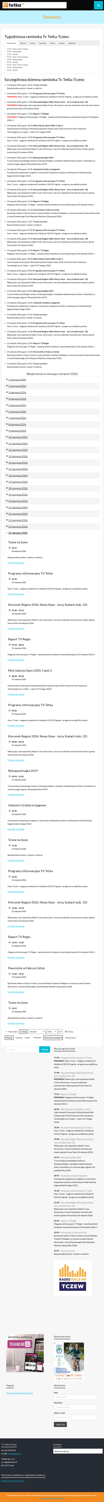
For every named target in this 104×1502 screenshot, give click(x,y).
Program (37, 1037)
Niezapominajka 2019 (71, 1157)
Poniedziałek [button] (11, 43)
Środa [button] (32, 43)
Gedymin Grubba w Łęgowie (74, 1175)
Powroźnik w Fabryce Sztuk (74, 1232)
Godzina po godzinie (15, 1393)
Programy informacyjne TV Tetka (76, 1057)
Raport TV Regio (68, 1094)
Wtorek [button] (23, 43)
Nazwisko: (58, 1403)
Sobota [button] (62, 43)
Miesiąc (9, 1037)
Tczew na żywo (68, 1250)
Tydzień (18, 1037)
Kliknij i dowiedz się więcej (12, 1481)
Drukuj (69, 1032)
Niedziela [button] (72, 43)
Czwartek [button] (42, 43)
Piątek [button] (52, 43)
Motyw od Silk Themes (52, 1498)
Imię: (56, 1392)
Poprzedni (12, 1031)
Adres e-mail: (59, 1413)
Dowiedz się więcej (16, 562)
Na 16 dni (28, 1393)
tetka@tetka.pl (14, 1453)
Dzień (27, 1037)
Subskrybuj (70, 1037)
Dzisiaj (23, 1031)
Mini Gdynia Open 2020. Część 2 (76, 1109)
